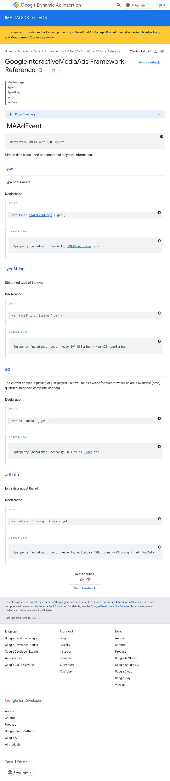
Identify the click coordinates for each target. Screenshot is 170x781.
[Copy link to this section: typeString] (28, 269)
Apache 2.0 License (54, 606)
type (9, 168)
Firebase (120, 651)
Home (8, 51)
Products (23, 51)
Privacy (22, 761)
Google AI (11, 738)
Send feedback (149, 62)
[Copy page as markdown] (53, 70)
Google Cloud (123, 671)
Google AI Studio (126, 658)
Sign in (160, 5)
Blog (63, 638)
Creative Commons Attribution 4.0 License (117, 602)
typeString (14, 269)
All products (13, 744)
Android (120, 638)
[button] (85, 114)
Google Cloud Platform (20, 731)
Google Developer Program (22, 638)
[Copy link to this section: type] (17, 168)
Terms (9, 761)
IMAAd (30, 421)
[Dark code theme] (161, 136)
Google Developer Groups (21, 645)
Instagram (66, 651)
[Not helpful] (162, 51)
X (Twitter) (67, 664)
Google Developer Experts (22, 651)
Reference (114, 51)
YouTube (66, 671)
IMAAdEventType (40, 215)
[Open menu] (6, 5)
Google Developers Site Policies (110, 606)
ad (7, 369)
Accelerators (13, 658)
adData (12, 474)
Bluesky (65, 645)
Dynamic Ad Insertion (59, 5)
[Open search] (118, 4)
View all (120, 684)
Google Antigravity (127, 664)
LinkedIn (65, 658)
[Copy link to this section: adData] (23, 475)
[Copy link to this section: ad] (14, 369)
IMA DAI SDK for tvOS (26, 17)
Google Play (122, 678)
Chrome (120, 645)
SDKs (99, 51)
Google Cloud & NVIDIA (19, 664)
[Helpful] (156, 51)
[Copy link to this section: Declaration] (27, 193)
